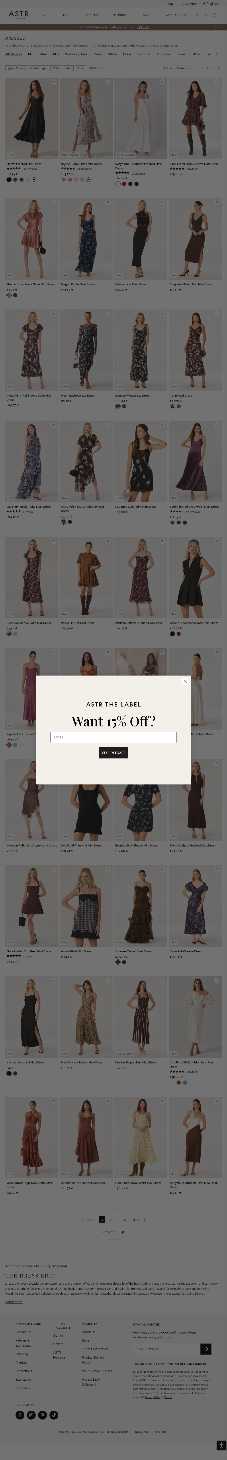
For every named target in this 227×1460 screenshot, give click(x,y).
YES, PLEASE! (113, 753)
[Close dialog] (185, 681)
